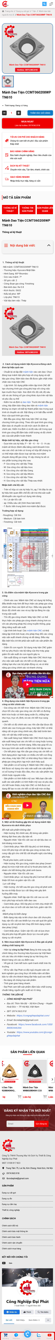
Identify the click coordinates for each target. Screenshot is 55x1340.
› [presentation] (52, 1079)
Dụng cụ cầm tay (9, 1204)
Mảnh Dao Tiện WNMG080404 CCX (32, 1089)
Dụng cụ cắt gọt (22, 11)
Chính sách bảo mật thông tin (15, 1231)
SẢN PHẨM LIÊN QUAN (45, 209)
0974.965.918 (13, 1173)
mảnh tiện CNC (34, 630)
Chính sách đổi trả (10, 1225)
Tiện (34, 11)
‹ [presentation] (3, 1079)
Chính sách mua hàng (11, 1248)
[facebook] (27, 1296)
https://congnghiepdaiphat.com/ (33, 1015)
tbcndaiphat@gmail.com (18, 1178)
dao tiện (27, 402)
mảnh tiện (28, 372)
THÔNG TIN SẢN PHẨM (27, 209)
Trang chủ (9, 11)
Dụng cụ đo (7, 1198)
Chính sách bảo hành (11, 1237)
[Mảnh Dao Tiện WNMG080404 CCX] (35, 1071)
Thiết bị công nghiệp (11, 1210)
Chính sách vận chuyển (12, 1243)
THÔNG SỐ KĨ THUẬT (10, 209)
